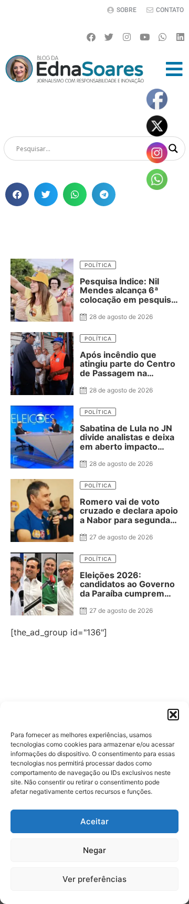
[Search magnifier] (173, 148)
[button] (173, 714)
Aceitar (94, 821)
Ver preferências (94, 879)
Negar (94, 850)
